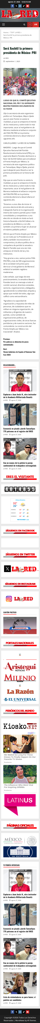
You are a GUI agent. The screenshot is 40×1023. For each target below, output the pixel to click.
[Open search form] (24, 24)
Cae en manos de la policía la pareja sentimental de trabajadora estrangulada (19, 464)
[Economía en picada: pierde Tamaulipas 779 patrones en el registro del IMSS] (20, 415)
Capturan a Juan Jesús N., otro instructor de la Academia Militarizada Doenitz (19, 396)
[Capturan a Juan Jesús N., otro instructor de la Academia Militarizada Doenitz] (20, 380)
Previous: (16, 342)
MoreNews (19, 1020)
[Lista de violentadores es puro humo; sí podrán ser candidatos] (20, 983)
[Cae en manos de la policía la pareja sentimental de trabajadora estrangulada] (20, 449)
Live (35, 24)
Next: (19, 352)
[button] (3, 24)
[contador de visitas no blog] (20, 489)
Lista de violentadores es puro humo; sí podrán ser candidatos (19, 998)
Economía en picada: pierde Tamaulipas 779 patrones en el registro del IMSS (19, 430)
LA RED (6, 58)
